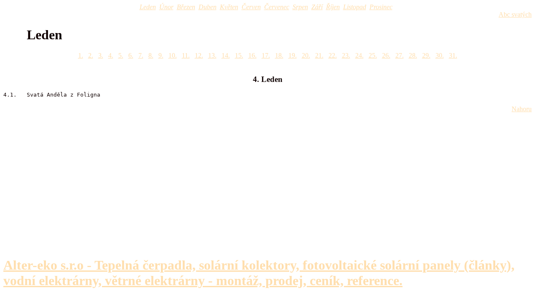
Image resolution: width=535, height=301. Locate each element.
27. (399, 55)
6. (130, 55)
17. (266, 55)
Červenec (276, 6)
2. (90, 55)
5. (120, 55)
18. (279, 55)
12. (199, 55)
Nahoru (522, 108)
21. (319, 55)
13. (212, 55)
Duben (208, 6)
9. (160, 55)
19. (292, 55)
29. (426, 55)
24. (359, 55)
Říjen (333, 6)
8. (150, 55)
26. (386, 55)
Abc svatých (515, 14)
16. (252, 55)
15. (239, 55)
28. (413, 55)
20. (306, 55)
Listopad (354, 6)
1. (80, 55)
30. (440, 55)
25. (373, 55)
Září (317, 6)
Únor (166, 6)
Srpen (300, 6)
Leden (148, 6)
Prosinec (380, 6)
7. (140, 55)
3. (100, 55)
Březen (186, 6)
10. (172, 55)
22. (333, 55)
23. (346, 55)
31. (453, 55)
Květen (229, 6)
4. (110, 55)
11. (186, 55)
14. (226, 55)
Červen (251, 6)
